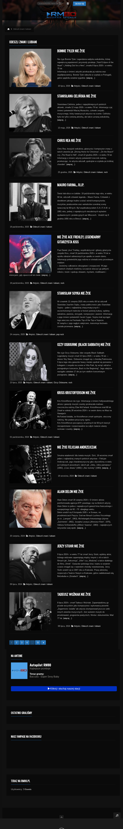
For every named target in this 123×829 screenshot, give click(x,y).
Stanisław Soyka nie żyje (74, 293)
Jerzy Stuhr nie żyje (70, 545)
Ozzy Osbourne (60, 382)
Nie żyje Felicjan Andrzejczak (76, 447)
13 (38, 642)
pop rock (60, 334)
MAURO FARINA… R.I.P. (70, 184)
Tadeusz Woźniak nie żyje (74, 594)
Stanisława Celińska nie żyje (76, 95)
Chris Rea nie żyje (69, 140)
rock (106, 172)
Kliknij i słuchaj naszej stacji (65, 688)
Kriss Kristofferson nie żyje (76, 392)
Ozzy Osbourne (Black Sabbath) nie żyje (84, 344)
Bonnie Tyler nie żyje (71, 50)
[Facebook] (68, 3)
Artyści (77, 86)
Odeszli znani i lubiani (90, 86)
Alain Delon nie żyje (70, 491)
